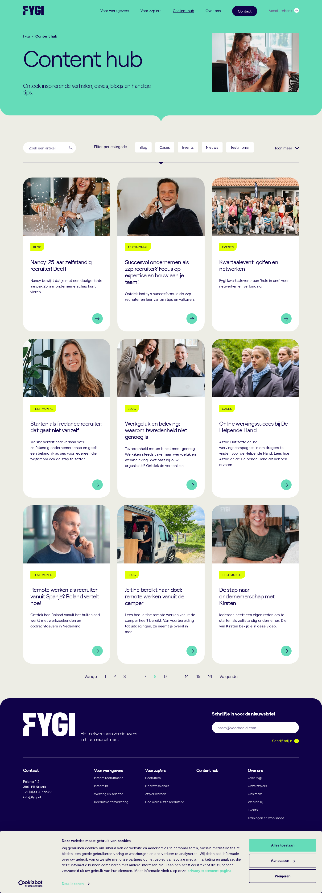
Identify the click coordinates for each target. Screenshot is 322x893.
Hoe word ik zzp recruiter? (164, 802)
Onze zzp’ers (257, 785)
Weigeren (282, 876)
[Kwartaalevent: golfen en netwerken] (255, 254)
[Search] (71, 147)
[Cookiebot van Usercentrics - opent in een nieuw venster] (30, 883)
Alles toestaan (282, 845)
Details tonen (73, 884)
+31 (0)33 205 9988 (38, 792)
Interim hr (101, 785)
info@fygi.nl (32, 797)
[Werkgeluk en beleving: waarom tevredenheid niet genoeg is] (161, 418)
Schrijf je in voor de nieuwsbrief (243, 713)
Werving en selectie (108, 793)
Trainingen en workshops (266, 818)
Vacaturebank (280, 10)
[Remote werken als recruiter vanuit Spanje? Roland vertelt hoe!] (66, 584)
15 (198, 676)
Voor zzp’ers (150, 10)
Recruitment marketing (111, 802)
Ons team (255, 793)
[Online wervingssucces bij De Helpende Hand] (255, 418)
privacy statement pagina (209, 871)
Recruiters (153, 777)
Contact (245, 10)
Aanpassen (280, 861)
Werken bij (255, 802)
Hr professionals (157, 785)
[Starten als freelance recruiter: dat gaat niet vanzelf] (66, 418)
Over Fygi (255, 777)
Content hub (183, 10)
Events (253, 810)
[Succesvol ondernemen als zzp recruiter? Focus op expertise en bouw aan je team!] (161, 254)
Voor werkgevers (114, 10)
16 (210, 676)
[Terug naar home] (33, 10)
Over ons (213, 10)
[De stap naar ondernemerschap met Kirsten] (255, 584)
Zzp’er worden (155, 793)
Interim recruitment (108, 777)
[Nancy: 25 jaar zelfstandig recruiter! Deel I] (66, 254)
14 (187, 676)
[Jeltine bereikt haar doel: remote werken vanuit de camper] (161, 584)
